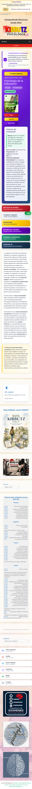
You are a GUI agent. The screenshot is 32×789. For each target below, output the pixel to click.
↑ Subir (28, 213)
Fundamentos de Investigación (21, 512)
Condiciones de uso (21, 784)
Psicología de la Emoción (22, 516)
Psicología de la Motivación (21, 510)
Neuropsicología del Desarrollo (21, 554)
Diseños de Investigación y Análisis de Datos (14, 530)
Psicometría (25, 536)
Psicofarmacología (23, 546)
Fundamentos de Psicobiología (21, 506)
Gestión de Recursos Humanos (21, 605)
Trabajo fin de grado (23, 616)
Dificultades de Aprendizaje (21, 598)
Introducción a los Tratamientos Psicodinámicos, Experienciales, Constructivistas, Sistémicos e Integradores (15, 575)
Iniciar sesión (9, 398)
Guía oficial (11, 123)
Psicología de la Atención (22, 515)
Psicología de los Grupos (22, 549)
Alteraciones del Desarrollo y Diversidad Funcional (15, 572)
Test (11, 115)
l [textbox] (19, 611)
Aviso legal (12, 784)
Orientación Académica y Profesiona (19, 611)
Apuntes (11, 119)
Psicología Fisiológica (23, 531)
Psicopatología (24, 527)
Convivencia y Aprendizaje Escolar (20, 595)
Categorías (6, 638)
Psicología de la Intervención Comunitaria (18, 590)
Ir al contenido (4, 14)
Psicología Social (24, 507)
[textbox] (21, 506)
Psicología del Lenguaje (22, 548)
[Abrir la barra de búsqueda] (29, 41)
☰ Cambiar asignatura (16, 73)
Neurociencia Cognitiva (22, 596)
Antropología (25, 584)
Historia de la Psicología (22, 513)
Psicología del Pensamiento (21, 539)
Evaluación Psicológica (22, 551)
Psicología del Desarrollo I (22, 525)
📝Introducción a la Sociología (21, 589)
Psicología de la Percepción (21, 534)
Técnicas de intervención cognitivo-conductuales (15, 561)
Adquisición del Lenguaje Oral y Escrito (19, 581)
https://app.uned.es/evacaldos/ (14, 618)
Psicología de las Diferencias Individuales (18, 537)
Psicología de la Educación (21, 558)
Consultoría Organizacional (22, 603)
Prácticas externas (23, 569)
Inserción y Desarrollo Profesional (20, 602)
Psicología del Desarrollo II (22, 552)
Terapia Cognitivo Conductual (21, 586)
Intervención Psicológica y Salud (20, 593)
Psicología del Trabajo (23, 580)
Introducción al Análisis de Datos (20, 509)
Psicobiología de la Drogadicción (20, 587)
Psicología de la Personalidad (21, 555)
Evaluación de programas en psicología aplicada (16, 615)
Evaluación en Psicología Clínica (20, 601)
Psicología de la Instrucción (21, 583)
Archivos (5, 484)
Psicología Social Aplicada (22, 592)
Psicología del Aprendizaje (22, 518)
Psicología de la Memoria (22, 533)
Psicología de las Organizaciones (20, 557)
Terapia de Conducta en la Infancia (20, 599)
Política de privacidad (19, 783)
